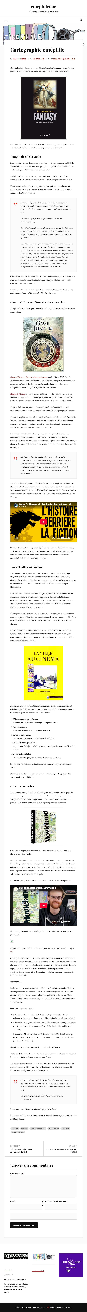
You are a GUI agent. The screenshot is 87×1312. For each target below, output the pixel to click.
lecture (65, 1128)
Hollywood (54, 1128)
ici (11, 951)
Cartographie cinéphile (37, 49)
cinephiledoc (43, 6)
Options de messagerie (56, 1201)
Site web (43, 1203)
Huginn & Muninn (17, 393)
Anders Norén (65, 1307)
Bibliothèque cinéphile (64, 59)
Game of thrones (38, 1128)
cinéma (15, 1128)
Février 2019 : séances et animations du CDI (21, 1150)
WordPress (41, 1307)
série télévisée (18, 1132)
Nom (13, 1201)
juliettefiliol (19, 59)
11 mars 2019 (38, 59)
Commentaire (17, 1173)
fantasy (24, 1128)
